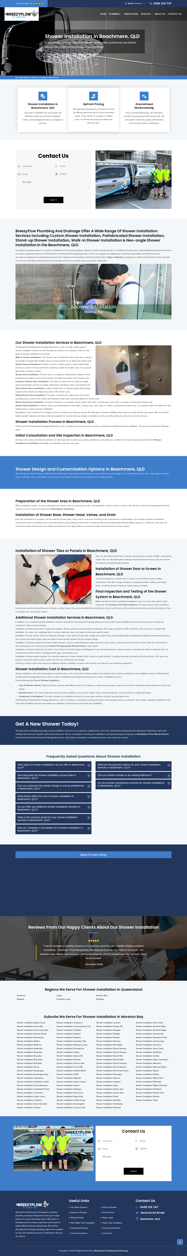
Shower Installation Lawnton (108, 1023)
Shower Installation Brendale (29, 1063)
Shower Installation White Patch (149, 1078)
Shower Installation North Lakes (110, 1089)
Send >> (53, 200)
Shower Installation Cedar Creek (31, 1096)
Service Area (131, 14)
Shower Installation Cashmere (30, 1093)
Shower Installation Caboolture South (33, 1082)
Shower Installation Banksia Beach (32, 1034)
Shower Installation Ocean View (110, 1093)
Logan (59, 995)
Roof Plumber (108, 1212)
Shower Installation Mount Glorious (111, 1052)
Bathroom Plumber (79, 1212)
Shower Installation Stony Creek (149, 1048)
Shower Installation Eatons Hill (70, 1056)
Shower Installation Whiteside (148, 1082)
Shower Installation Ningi (107, 1085)
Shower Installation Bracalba (29, 1056)
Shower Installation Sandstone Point (151, 1037)
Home (103, 14)
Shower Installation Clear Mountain (32, 1104)
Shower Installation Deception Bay (71, 1041)
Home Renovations (79, 1233)
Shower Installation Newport (108, 1082)
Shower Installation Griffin (68, 1074)
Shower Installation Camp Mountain (32, 1085)
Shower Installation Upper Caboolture (152, 1059)
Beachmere (25, 77)
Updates (146, 14)
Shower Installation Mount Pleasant (111, 1063)
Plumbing (114, 14)
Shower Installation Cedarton (29, 1100)
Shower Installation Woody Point (150, 1093)
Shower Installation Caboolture (30, 1078)
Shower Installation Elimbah (68, 1059)
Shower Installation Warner (147, 1071)
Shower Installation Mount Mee (109, 1056)
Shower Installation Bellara (28, 1041)
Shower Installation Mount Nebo (110, 1059)
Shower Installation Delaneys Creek (72, 1045)
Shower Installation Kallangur (69, 1089)
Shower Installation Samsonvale (149, 1034)
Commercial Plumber (111, 1228)
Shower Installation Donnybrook (70, 1048)
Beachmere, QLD (150, 1219)
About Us (160, 14)
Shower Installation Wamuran (148, 1063)
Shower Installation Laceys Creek (71, 1107)
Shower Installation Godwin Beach (71, 1071)
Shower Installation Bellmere (29, 1045)
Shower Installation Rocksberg (109, 1104)
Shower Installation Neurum (108, 1078)
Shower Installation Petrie (107, 1096)
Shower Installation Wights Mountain (151, 1085)
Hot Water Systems (79, 1207)
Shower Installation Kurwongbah (70, 1104)
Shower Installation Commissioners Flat (74, 1026)
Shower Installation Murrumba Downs (112, 1071)
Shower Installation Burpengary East (32, 1074)
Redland (20, 999)
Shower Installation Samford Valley (151, 1026)
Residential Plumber (79, 1228)
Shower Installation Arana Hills (30, 1026)
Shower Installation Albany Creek (31, 1023)
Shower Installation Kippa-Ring (70, 1096)
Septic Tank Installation (112, 1223)
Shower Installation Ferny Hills (70, 1067)
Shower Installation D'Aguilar (69, 1030)
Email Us (138, 3)
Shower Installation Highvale (69, 1078)
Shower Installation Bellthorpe (30, 1048)
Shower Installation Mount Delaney (111, 1048)
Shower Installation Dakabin (69, 1034)
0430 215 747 (162, 3)
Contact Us (174, 14)
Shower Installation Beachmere (45, 77)
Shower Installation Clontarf (29, 1107)
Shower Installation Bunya (28, 1067)
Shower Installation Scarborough (150, 1041)
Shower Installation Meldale (108, 1034)
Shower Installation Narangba (109, 1074)
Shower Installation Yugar (147, 1100)
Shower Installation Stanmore (148, 1045)
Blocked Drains (77, 1218)
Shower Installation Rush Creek (149, 1023)
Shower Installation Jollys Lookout (71, 1082)
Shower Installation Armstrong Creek (32, 1030)
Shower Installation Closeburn (69, 1023)
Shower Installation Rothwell (108, 1107)
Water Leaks (107, 1218)
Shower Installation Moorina (108, 1041)
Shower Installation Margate (108, 1030)
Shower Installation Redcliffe (108, 1100)
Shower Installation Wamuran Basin (151, 1067)
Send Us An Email (152, 1213)
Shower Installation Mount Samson (111, 1067)
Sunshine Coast (63, 999)
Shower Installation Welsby (147, 1074)
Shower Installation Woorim (147, 1096)
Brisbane (100, 999)
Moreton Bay (101, 995)
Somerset (21, 995)
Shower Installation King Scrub (70, 1093)
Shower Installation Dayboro (69, 1037)
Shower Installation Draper (68, 1052)
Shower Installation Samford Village (151, 1030)
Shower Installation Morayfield (109, 1045)
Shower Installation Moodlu (108, 1037)
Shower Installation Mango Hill (109, 1026)
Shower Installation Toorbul (147, 1056)
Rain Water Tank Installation (83, 1223)
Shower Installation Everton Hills (70, 1063)
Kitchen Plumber (109, 1207)
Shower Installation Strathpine (149, 1052)
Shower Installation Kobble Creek (71, 1100)
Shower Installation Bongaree (29, 1052)
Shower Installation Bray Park (29, 1059)
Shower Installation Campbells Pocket (33, 1089)
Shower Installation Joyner (68, 1085)
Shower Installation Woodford (148, 1089)
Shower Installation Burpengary (30, 1071)
